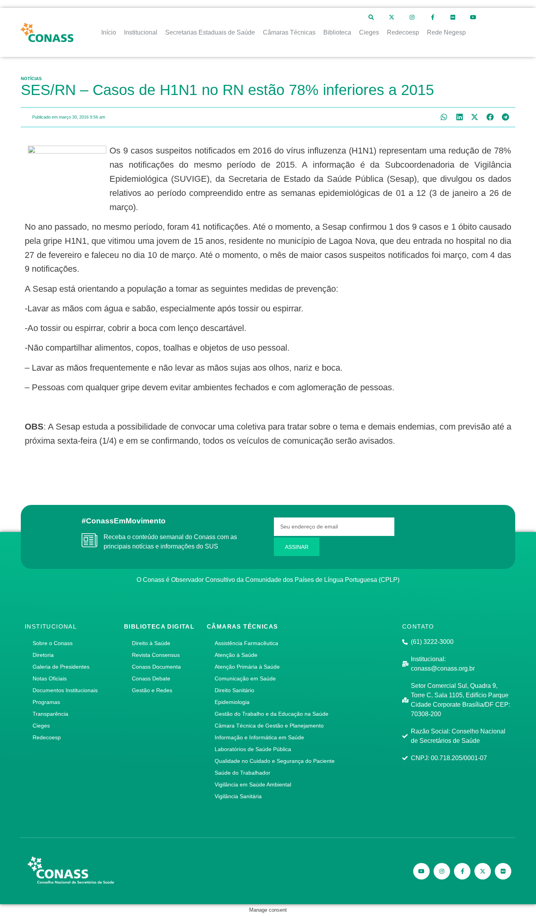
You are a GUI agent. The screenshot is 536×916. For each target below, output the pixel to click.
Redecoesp (47, 737)
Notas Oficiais (50, 678)
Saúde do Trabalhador (242, 773)
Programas (46, 702)
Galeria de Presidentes (61, 667)
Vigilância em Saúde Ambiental (253, 784)
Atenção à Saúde (236, 655)
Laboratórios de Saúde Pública (253, 749)
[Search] (371, 17)
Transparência (50, 714)
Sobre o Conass (53, 643)
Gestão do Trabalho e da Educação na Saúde (271, 714)
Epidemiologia (232, 702)
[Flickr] (453, 17)
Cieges (41, 725)
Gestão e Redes (152, 690)
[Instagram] (412, 17)
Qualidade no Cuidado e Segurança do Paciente (275, 761)
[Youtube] (473, 17)
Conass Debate (151, 678)
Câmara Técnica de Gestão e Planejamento (269, 725)
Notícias (31, 78)
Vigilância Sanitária (238, 796)
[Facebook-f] (432, 17)
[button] (444, 117)
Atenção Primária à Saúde (247, 667)
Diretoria (43, 655)
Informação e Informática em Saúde (259, 737)
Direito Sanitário (234, 690)
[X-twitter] (391, 17)
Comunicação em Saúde (245, 678)
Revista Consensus (156, 655)
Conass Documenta (156, 667)
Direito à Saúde (151, 643)
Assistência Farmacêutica (246, 643)
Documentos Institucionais (65, 690)
